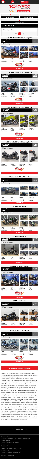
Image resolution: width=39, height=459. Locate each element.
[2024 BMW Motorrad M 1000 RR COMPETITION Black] (19, 52)
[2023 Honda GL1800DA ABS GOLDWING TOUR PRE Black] (19, 156)
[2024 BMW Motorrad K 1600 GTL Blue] (19, 280)
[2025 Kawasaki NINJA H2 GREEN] (19, 220)
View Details (19, 68)
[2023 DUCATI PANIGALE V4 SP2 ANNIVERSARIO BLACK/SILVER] (19, 86)
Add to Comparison (8, 44)
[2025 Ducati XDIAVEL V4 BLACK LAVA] (19, 315)
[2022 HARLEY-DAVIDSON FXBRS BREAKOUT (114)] (19, 121)
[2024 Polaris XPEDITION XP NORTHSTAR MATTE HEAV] (19, 191)
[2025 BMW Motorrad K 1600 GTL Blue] (19, 345)
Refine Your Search (8, 26)
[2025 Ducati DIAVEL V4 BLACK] (19, 250)
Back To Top (19, 429)
